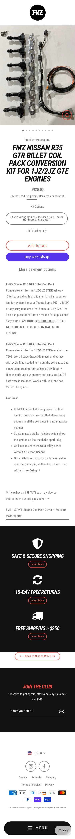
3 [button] (30, 131)
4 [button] (33, 131)
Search (23, 777)
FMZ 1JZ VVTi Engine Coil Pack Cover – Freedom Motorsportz (36, 513)
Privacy (49, 784)
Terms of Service (31, 784)
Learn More (37, 564)
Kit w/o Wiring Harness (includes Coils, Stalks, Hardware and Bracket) (37, 218)
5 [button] (37, 131)
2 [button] (27, 131)
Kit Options (37, 206)
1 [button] (23, 131)
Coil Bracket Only (37, 230)
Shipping (32, 196)
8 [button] (46, 131)
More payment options (37, 269)
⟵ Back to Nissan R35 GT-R (37, 656)
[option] (37, 75)
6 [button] (40, 131)
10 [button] (53, 131)
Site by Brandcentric (58, 808)
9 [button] (49, 131)
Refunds (36, 777)
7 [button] (43, 131)
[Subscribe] (61, 711)
